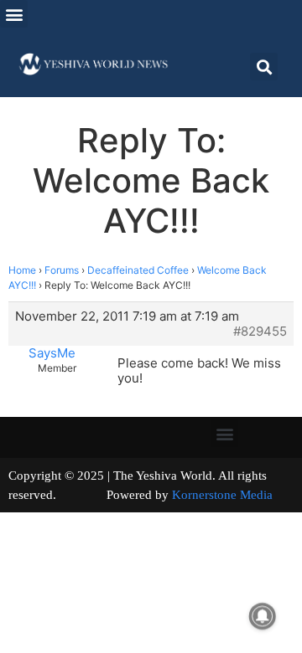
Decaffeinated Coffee (138, 270)
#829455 (260, 331)
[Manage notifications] (262, 616)
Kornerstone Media (222, 494)
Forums (61, 270)
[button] (14, 14)
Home (22, 270)
